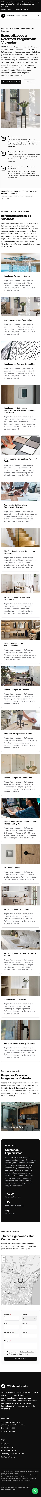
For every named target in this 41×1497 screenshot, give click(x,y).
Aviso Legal (5, 1444)
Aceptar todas (6, 9)
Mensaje (7, 1341)
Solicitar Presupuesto (10, 82)
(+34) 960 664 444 (8, 1428)
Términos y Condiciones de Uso (19, 1354)
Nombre (7, 1314)
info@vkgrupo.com (8, 1431)
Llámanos (28, 82)
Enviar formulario (20, 1359)
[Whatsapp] (35, 1491)
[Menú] (38, 15)
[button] (20, 1280)
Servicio (25, 1314)
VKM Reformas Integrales (17, 15)
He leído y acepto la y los (21, 1353)
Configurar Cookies (8, 1457)
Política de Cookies (8, 1447)
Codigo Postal (9, 1332)
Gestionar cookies (22, 9)
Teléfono (25, 1323)
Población (25, 1332)
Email (6, 1323)
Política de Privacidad (27, 1352)
